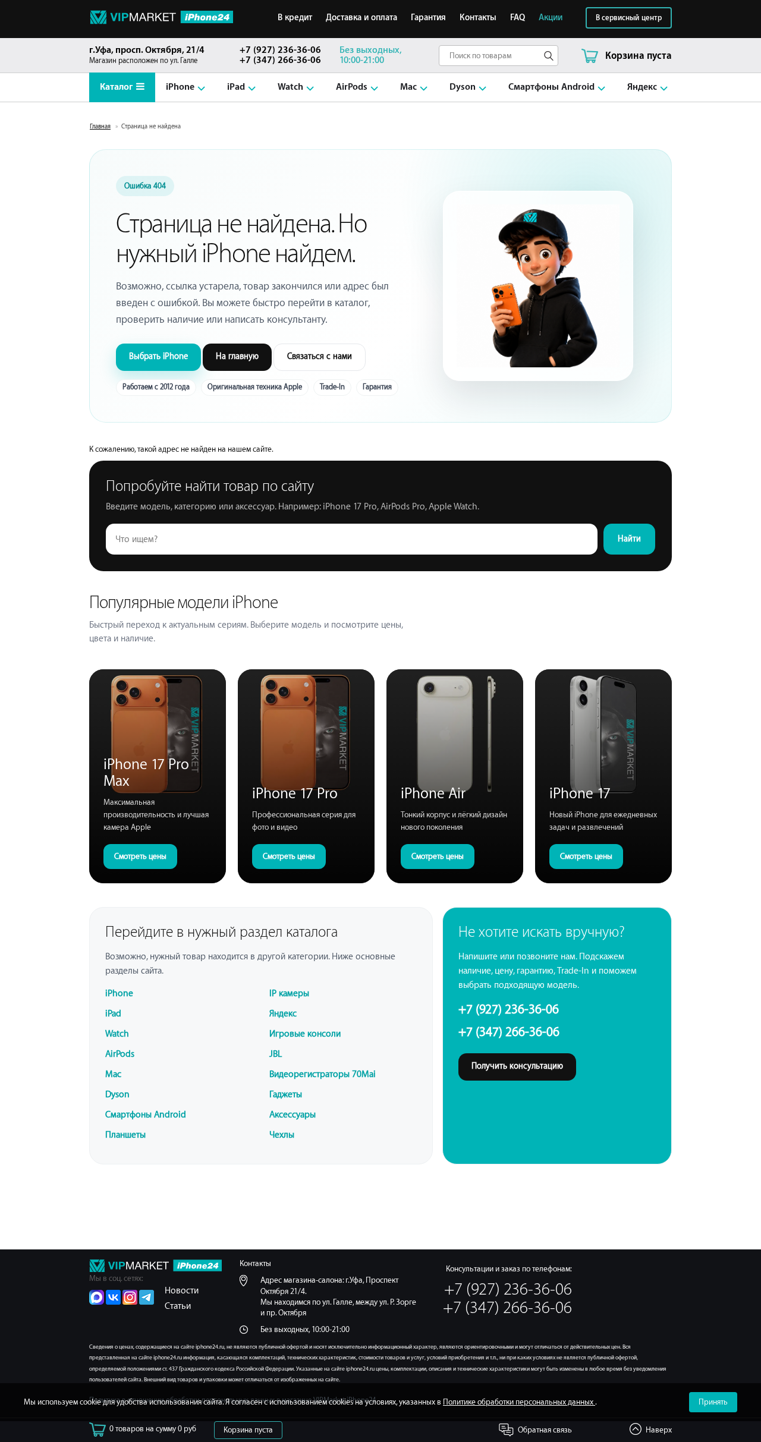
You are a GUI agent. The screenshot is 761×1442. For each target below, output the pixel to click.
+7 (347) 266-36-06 (280, 60)
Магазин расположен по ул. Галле (147, 55)
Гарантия (428, 18)
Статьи (178, 1306)
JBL (275, 1054)
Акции (550, 18)
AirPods (351, 87)
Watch (290, 87)
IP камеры (289, 993)
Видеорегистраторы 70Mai (322, 1074)
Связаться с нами (319, 356)
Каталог (116, 87)
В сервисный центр (629, 18)
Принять (713, 1401)
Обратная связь (545, 1429)
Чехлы (281, 1135)
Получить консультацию (517, 1066)
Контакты (478, 18)
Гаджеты (285, 1095)
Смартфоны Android (551, 87)
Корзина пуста (248, 1429)
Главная (100, 126)
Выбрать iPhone (158, 356)
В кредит (295, 18)
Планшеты (125, 1135)
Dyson (462, 87)
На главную (237, 356)
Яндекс (642, 87)
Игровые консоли (305, 1034)
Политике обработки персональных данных (519, 1401)
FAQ (517, 18)
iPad (236, 87)
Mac (408, 87)
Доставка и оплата (361, 18)
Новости (182, 1291)
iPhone (180, 87)
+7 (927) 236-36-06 (280, 50)
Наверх (659, 1429)
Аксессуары (292, 1115)
